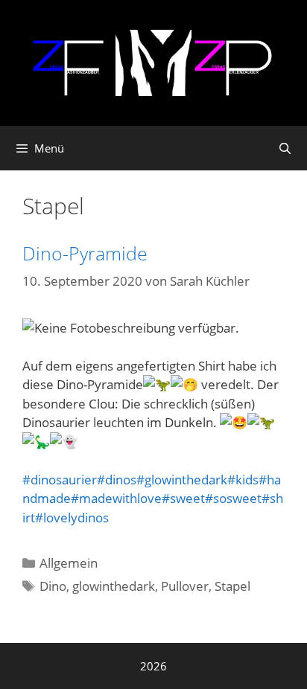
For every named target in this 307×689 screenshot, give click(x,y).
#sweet (183, 498)
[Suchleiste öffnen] (285, 148)
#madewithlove (116, 498)
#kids (243, 479)
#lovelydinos (72, 517)
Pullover (185, 586)
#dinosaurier (59, 479)
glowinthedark (113, 586)
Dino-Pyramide (85, 253)
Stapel (232, 586)
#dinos (116, 479)
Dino (52, 586)
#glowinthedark (181, 479)
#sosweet (233, 498)
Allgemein (68, 562)
